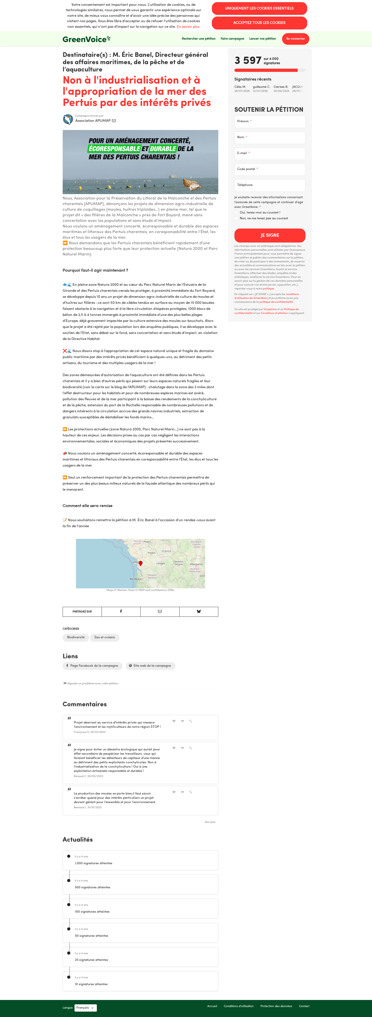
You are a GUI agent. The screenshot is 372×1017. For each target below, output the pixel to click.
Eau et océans (105, 637)
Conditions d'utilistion (274, 313)
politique (269, 288)
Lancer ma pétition (262, 38)
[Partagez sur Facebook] (121, 612)
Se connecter (295, 38)
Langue (68, 1007)
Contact (304, 1006)
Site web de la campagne (152, 666)
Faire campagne (232, 38)
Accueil (212, 1006)
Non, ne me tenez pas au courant (264, 218)
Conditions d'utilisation (239, 1006)
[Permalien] (191, 721)
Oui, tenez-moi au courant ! (260, 212)
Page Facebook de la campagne (94, 666)
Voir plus (210, 822)
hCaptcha (270, 309)
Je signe (270, 235)
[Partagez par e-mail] (160, 612)
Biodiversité (76, 637)
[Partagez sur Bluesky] (199, 612)
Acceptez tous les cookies (259, 23)
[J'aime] (174, 721)
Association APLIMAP (93, 121)
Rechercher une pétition (198, 38)
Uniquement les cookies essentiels (259, 8)
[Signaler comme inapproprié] (182, 721)
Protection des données (276, 1006)
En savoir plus (188, 27)
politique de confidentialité (276, 302)
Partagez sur (82, 611)
